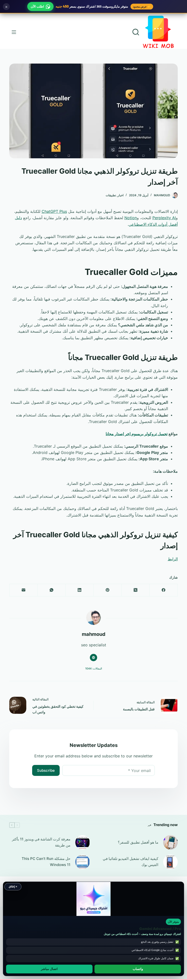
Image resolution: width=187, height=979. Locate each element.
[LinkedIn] (79, 590)
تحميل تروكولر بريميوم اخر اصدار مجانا (137, 433)
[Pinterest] (108, 590)
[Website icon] (93, 657)
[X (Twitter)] (136, 590)
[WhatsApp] (51, 590)
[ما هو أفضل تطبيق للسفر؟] (170, 842)
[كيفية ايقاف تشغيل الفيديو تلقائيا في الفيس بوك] (170, 862)
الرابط (173, 558)
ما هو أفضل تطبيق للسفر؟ (138, 842)
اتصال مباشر (49, 969)
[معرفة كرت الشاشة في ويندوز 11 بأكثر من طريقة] (82, 842)
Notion (130, 217)
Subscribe (46, 770)
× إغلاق (13, 886)
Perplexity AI (164, 217)
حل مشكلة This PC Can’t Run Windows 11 (46, 861)
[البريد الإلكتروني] (23, 590)
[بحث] (135, 32)
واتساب (138, 969)
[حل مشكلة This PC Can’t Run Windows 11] (82, 862)
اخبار (120, 195)
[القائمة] (14, 32)
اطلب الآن (37, 6)
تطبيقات (111, 195)
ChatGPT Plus (54, 211)
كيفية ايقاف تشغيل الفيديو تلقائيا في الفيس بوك (130, 861)
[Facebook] (164, 590)
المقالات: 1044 (93, 668)
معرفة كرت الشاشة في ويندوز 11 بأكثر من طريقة (41, 842)
